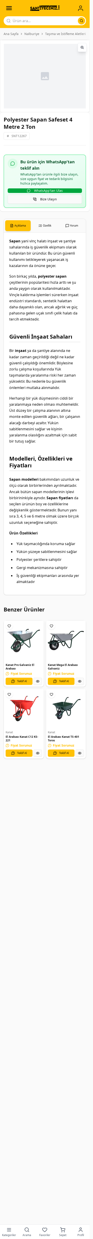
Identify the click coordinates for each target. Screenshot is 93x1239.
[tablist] (45, 226)
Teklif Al (22, 681)
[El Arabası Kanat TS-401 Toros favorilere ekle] (51, 694)
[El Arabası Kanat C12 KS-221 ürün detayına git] (24, 709)
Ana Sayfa (11, 34)
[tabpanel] (45, 414)
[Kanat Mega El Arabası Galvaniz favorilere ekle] (51, 626)
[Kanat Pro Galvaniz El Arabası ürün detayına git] (24, 640)
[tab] (18, 225)
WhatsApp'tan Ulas (48, 190)
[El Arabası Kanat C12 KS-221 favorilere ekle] (9, 694)
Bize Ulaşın (48, 199)
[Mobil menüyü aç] (9, 8)
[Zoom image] (82, 47)
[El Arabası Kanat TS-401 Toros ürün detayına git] (66, 709)
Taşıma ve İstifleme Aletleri (65, 34)
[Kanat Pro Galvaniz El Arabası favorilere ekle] (9, 626)
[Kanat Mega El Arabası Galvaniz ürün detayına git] (66, 640)
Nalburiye (31, 34)
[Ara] (81, 20)
